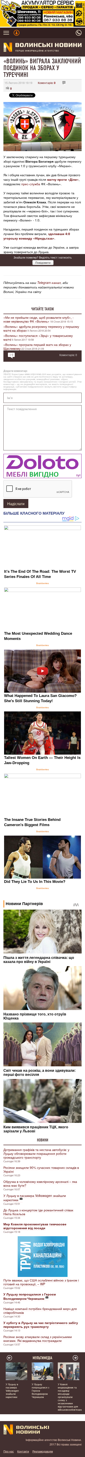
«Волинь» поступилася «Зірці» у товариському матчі (38, 337)
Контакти (23, 1451)
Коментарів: (47, 83)
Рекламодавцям (42, 1451)
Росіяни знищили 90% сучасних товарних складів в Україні (41, 1169)
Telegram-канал (49, 282)
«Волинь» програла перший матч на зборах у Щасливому (37, 346)
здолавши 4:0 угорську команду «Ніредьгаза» (36, 235)
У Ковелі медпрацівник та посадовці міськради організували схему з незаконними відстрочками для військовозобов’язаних (71, 1396)
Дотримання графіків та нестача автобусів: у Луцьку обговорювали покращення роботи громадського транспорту (36, 1153)
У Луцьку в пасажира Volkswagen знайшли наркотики (34, 1197)
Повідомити (43, 262)
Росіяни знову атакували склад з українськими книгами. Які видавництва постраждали (37, 1338)
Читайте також (42, 309)
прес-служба (30, 184)
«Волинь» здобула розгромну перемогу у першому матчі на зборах (41, 328)
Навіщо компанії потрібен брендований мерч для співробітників (40, 1310)
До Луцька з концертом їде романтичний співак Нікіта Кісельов (38, 1212)
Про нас (8, 1451)
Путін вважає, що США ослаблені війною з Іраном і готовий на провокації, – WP (41, 1282)
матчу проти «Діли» (63, 179)
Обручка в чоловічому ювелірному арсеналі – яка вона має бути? (40, 1183)
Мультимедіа (42, 1357)
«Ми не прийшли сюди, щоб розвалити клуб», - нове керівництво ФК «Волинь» (38, 319)
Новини (42, 1140)
